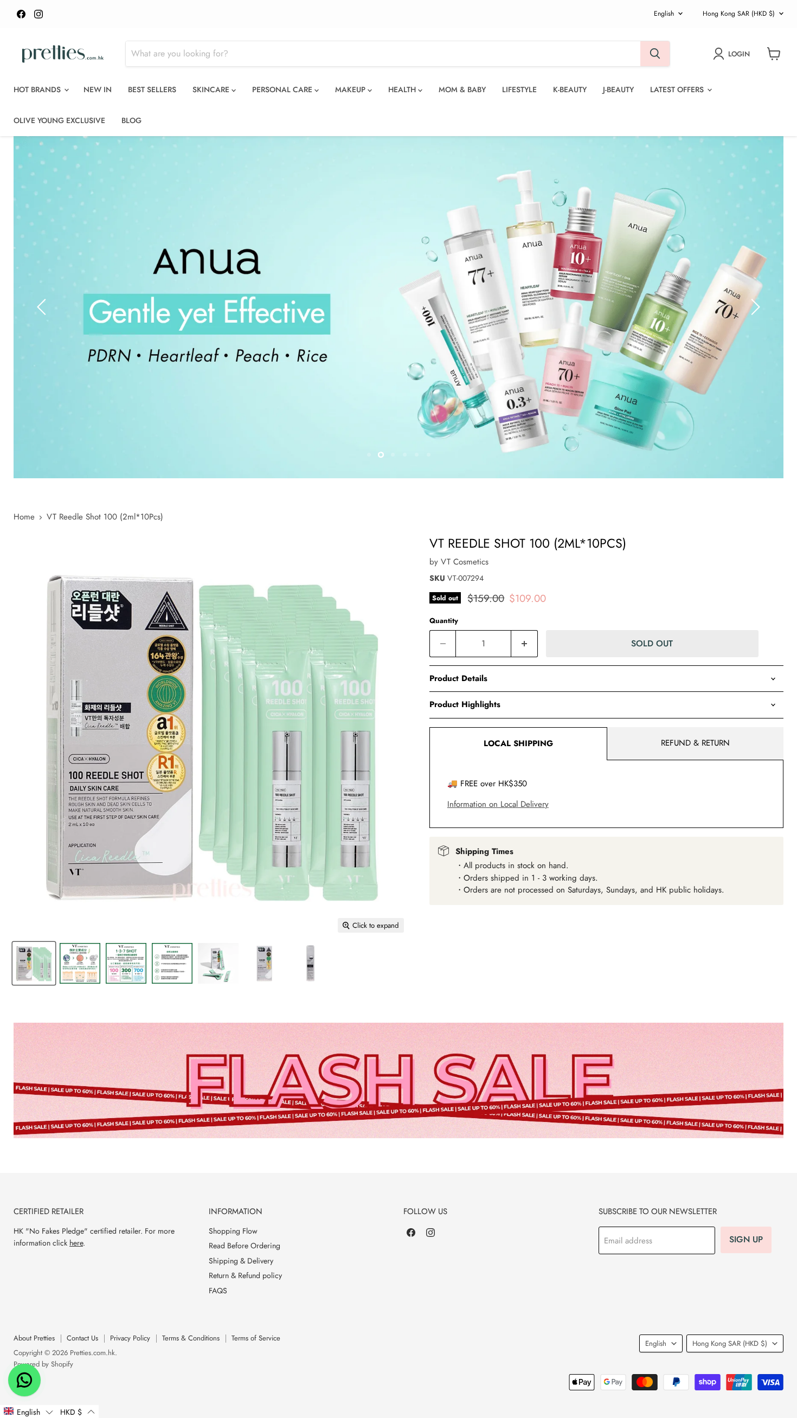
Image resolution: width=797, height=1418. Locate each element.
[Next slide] (753, 307)
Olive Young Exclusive (59, 120)
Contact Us (82, 1338)
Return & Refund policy (245, 1275)
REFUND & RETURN (695, 743)
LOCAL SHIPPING (518, 743)
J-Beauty (618, 89)
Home (24, 517)
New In (97, 89)
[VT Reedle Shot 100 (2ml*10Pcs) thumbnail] (33, 963)
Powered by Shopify (43, 1364)
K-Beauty (570, 89)
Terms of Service (256, 1338)
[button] (28, 1411)
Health (403, 89)
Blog (131, 120)
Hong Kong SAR (739, 13)
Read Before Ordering (244, 1245)
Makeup (351, 89)
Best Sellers (152, 89)
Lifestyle (519, 89)
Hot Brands (38, 89)
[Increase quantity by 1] (524, 643)
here (76, 1242)
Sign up (746, 1239)
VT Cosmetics (465, 562)
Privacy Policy (130, 1338)
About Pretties (34, 1338)
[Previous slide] (43, 307)
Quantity (443, 621)
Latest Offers (678, 89)
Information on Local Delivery (498, 804)
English (664, 13)
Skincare (212, 89)
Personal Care (283, 89)
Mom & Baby (462, 89)
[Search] (655, 53)
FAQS (218, 1290)
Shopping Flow (233, 1230)
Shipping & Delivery (241, 1260)
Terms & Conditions (191, 1338)
